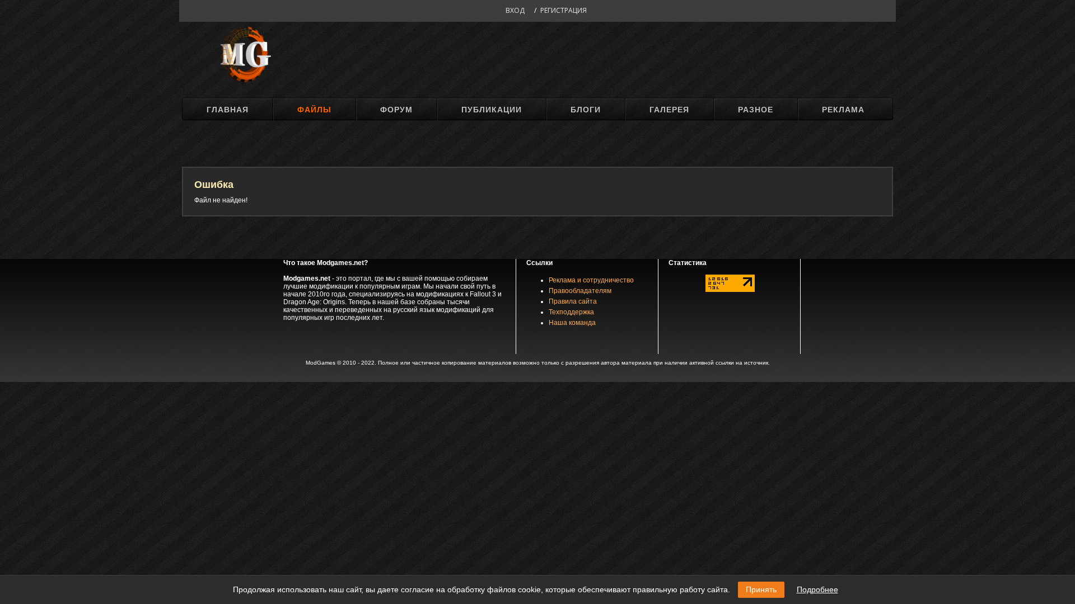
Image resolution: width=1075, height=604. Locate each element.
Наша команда (572, 323)
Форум (396, 109)
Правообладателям (580, 291)
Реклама (843, 109)
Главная (228, 109)
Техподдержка (571, 312)
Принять (761, 589)
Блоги (586, 109)
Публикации (491, 109)
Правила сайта (573, 301)
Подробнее (817, 589)
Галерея (669, 109)
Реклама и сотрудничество (591, 280)
